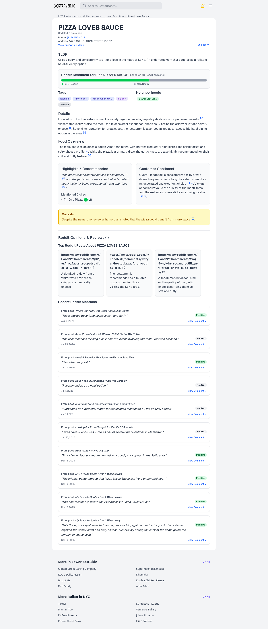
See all (206, 562)
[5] (141, 195)
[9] (89, 155)
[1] (70, 127)
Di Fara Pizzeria (67, 615)
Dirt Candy (64, 586)
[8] (63, 178)
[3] (192, 182)
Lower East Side (114, 16)
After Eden (142, 586)
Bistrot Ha (64, 580)
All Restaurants (91, 16)
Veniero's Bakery (146, 609)
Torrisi (62, 603)
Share (205, 45)
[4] (201, 118)
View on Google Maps (71, 45)
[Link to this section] (70, 54)
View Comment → (197, 321)
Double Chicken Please (150, 580)
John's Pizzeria (145, 615)
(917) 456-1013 (76, 37)
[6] (84, 132)
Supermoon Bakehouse (150, 568)
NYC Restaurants (68, 16)
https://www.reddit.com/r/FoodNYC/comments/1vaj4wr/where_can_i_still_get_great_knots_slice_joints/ (178, 263)
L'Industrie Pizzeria (147, 603)
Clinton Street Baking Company (77, 568)
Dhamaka (142, 574)
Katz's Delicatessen (69, 574)
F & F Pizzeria (144, 621)
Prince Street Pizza (69, 621)
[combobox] (121, 5)
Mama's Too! (65, 609)
